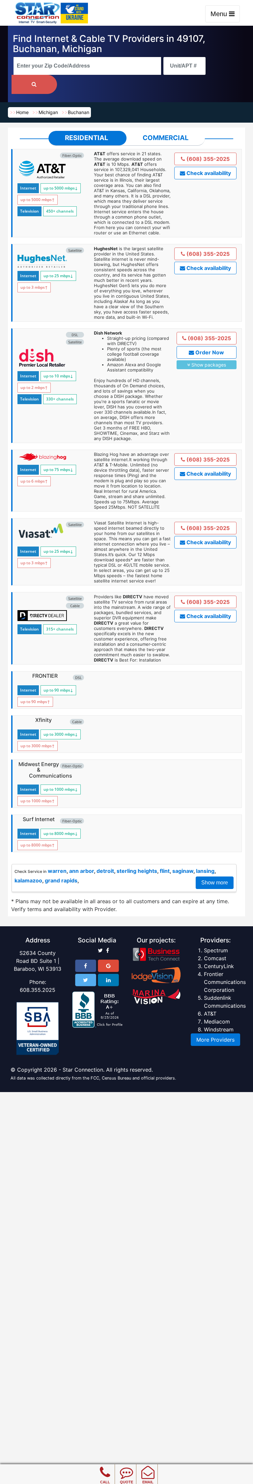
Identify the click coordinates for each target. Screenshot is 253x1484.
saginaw (182, 871)
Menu (220, 13)
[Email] (147, 1467)
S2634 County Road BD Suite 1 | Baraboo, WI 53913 (37, 961)
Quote (126, 1482)
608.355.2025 (37, 990)
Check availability (208, 173)
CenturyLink (219, 966)
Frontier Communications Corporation (225, 982)
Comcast (215, 958)
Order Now (209, 352)
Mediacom (217, 1021)
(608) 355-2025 (207, 159)
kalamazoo (28, 880)
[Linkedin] (108, 980)
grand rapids (61, 880)
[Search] (34, 84)
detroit (105, 871)
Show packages (208, 365)
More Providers (215, 1039)
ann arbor (81, 871)
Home (22, 112)
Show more (214, 882)
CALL (105, 1482)
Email (148, 1482)
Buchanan (78, 112)
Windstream (219, 1029)
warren (57, 871)
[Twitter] (85, 980)
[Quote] (126, 1467)
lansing (205, 871)
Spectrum (216, 950)
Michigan (48, 112)
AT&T (210, 1013)
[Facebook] (85, 966)
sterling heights (137, 871)
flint (165, 871)
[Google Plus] (108, 966)
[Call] (104, 1467)
